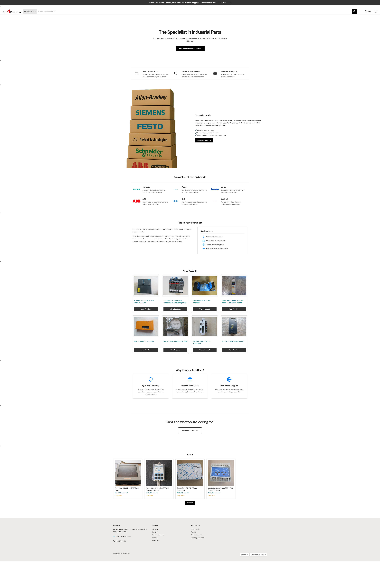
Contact (155, 532)
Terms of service (197, 535)
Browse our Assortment (190, 48)
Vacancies (155, 541)
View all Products (190, 430)
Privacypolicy (195, 529)
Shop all (190, 503)
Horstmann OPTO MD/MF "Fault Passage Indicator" (157, 489)
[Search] (354, 11)
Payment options (158, 535)
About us (155, 529)
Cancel (154, 538)
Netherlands (257, 555)
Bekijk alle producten (204, 140)
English (243, 555)
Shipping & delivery (197, 538)
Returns (194, 532)
